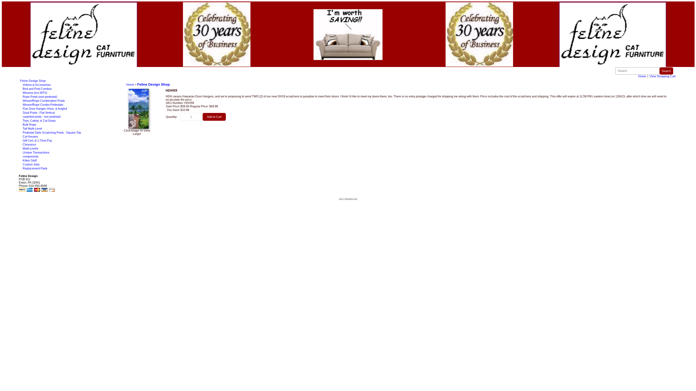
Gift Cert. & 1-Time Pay (37, 140)
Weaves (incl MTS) (35, 92)
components (30, 156)
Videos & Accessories (37, 84)
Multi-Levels (30, 148)
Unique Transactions (36, 152)
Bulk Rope (29, 124)
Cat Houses (30, 136)
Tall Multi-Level (32, 128)
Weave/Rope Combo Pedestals (43, 104)
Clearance (29, 144)
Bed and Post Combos (37, 88)
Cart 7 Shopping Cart (348, 199)
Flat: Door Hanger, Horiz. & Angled (45, 108)
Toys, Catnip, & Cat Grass (39, 120)
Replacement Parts (35, 168)
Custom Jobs (31, 164)
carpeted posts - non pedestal (42, 116)
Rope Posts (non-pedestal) (40, 96)
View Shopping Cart (663, 76)
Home (642, 76)
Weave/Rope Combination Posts (44, 100)
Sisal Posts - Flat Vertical (39, 112)
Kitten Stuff (30, 160)
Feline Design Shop (33, 80)
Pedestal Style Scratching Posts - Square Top (52, 132)
